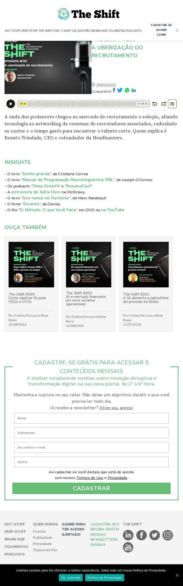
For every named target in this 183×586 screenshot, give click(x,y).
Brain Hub (15, 539)
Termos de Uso (89, 477)
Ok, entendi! (70, 578)
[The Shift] (89, 12)
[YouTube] (128, 551)
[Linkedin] (134, 91)
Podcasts (15, 554)
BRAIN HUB (99, 31)
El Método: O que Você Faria (48, 210)
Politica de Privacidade (104, 578)
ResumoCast (78, 186)
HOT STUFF (12, 31)
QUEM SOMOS (45, 524)
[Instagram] (168, 539)
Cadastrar (91, 488)
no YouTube (113, 210)
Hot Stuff (15, 524)
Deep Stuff (15, 531)
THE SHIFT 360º (49, 31)
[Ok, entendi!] (177, 575)
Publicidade (42, 538)
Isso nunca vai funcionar (46, 198)
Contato (39, 531)
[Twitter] (120, 91)
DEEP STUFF (29, 31)
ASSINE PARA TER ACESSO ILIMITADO (74, 529)
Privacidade (117, 477)
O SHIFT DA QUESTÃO (76, 31)
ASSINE (161, 30)
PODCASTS (133, 31)
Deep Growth (46, 186)
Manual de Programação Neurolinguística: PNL (67, 180)
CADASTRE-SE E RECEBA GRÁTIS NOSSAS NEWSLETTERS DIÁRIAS (105, 534)
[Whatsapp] (127, 91)
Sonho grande (36, 174)
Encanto (31, 204)
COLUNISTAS (116, 31)
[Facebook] (114, 91)
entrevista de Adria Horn (36, 192)
